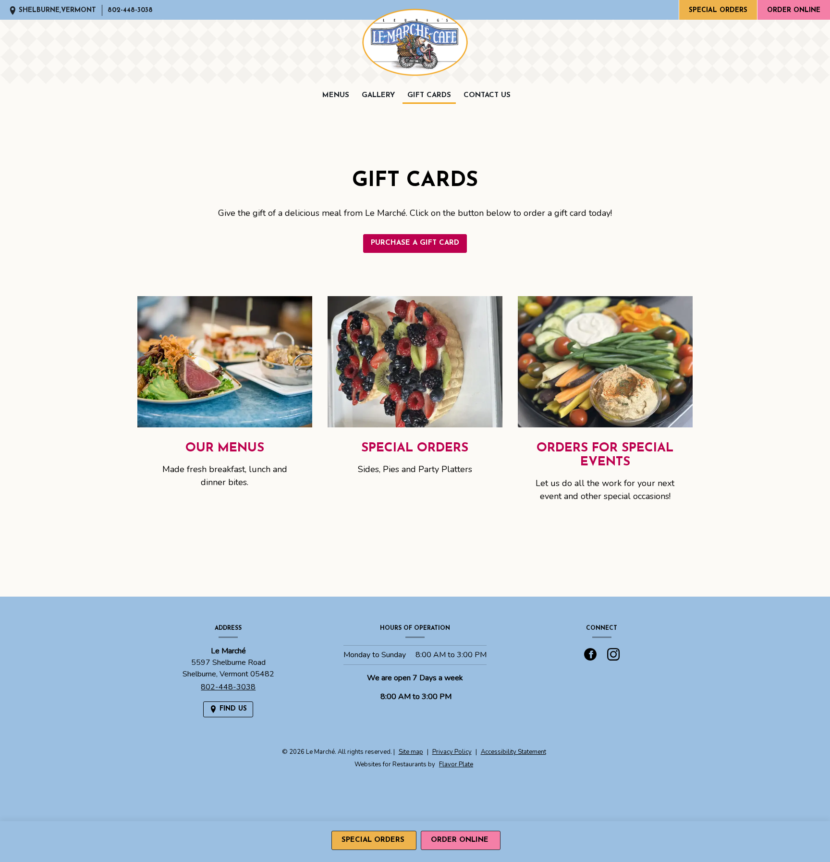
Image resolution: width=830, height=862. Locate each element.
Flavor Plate (456, 764)
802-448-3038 (130, 10)
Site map (411, 752)
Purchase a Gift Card (415, 243)
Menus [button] (335, 95)
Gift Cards (429, 95)
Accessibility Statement (513, 752)
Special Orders (718, 10)
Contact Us (487, 95)
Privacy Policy (452, 752)
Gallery (378, 95)
